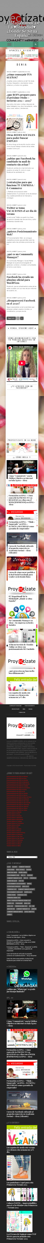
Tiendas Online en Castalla (14, 821)
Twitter (21, 881)
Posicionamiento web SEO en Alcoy (17, 778)
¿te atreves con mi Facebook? (22, 387)
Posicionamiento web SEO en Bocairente (18, 784)
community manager (24, 867)
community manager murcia (15, 912)
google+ (9, 914)
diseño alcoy (28, 892)
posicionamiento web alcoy (15, 892)
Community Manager (15, 705)
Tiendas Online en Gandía (14, 829)
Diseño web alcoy (12, 881)
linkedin (34, 909)
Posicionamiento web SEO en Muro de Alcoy (19, 797)
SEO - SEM (31, 906)
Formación (22, 712)
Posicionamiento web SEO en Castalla (17, 786)
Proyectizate (15, 709)
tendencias (33, 878)
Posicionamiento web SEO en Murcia (17, 795)
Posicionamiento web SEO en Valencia (17, 806)
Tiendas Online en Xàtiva (14, 845)
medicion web (11, 909)
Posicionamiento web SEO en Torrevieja (18, 804)
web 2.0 (23, 875)
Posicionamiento (30, 705)
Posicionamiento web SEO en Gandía (17, 793)
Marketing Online (12, 872)
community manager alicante (26, 889)
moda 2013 (10, 906)
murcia (29, 883)
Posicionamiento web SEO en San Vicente (18, 802)
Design (30, 709)
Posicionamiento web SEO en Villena (17, 808)
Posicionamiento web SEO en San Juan (18, 801)
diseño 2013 (10, 903)
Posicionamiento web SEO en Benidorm (18, 782)
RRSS (24, 709)
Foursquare (19, 903)
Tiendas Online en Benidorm (15, 817)
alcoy (8, 867)
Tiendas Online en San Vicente (15, 838)
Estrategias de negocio (13, 886)
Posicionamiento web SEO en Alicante (17, 780)
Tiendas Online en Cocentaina (15, 823)
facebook (29, 875)
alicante (14, 867)
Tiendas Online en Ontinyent (15, 834)
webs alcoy (25, 886)
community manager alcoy (14, 878)
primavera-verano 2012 (13, 898)
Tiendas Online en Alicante (14, 816)
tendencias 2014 (22, 895)
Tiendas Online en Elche (13, 825)
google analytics (29, 912)
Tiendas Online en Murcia (14, 831)
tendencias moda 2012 (21, 906)
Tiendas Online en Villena (14, 844)
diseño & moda (23, 872)
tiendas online (11, 895)
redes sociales (20, 869)
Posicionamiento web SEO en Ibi (16, 791)
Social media (10, 869)
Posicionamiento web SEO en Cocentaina (18, 787)
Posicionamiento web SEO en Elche (17, 789)
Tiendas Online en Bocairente (15, 819)
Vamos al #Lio (11, 855)
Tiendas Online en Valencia (14, 842)
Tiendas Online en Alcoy (13, 814)
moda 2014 (27, 903)
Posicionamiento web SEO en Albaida (17, 776)
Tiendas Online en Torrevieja (15, 840)
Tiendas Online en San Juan (15, 836)
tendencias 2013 (11, 889)
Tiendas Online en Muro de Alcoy (16, 832)
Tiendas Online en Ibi (13, 827)
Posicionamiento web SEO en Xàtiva (17, 810)
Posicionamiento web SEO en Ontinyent (18, 799)
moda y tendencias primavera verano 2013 (18, 900)
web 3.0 (26, 878)
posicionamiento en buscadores (16, 883)
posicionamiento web (13, 875)
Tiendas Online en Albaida (14, 812)
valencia (28, 869)
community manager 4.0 (23, 909)
